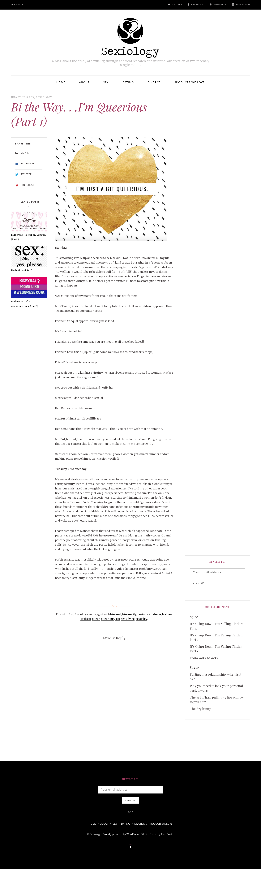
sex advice (128, 619)
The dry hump (200, 709)
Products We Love (189, 82)
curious (143, 614)
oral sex (85, 619)
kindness (155, 614)
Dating (128, 82)
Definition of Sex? (21, 270)
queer (96, 619)
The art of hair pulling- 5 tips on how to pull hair (217, 699)
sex (117, 619)
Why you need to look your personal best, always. (216, 688)
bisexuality (129, 614)
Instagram (243, 4)
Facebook (197, 4)
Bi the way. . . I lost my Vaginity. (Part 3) (28, 237)
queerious (107, 619)
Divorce (154, 82)
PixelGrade (167, 834)
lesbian (167, 614)
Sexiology (44, 97)
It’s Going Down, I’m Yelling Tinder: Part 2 (216, 637)
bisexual (115, 614)
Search (18, 4)
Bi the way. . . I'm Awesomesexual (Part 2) (24, 304)
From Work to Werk (204, 658)
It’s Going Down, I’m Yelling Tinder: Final (216, 626)
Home (61, 82)
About (84, 82)
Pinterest (220, 4)
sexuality (141, 619)
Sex (106, 82)
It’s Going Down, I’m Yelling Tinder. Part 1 (216, 648)
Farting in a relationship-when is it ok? (215, 676)
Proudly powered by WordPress (121, 834)
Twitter (177, 4)
